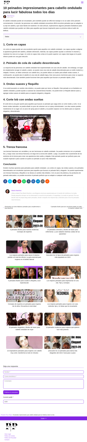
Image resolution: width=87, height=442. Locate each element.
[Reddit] (47, 181)
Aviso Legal (8, 434)
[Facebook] (5, 181)
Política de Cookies (10, 436)
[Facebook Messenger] (10, 181)
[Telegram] (38, 181)
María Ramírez (10, 16)
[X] (15, 181)
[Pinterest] (19, 181)
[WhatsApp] (24, 181)
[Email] (43, 181)
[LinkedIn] (33, 181)
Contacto (7, 439)
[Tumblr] (29, 181)
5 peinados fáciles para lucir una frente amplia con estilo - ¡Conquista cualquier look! (66, 207)
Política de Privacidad (10, 437)
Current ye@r (8, 397)
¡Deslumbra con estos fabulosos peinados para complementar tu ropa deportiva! (22, 207)
